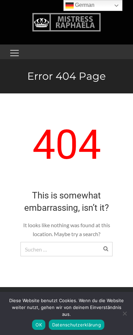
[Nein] (124, 313)
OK (38, 324)
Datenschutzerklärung (76, 324)
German (84, 5)
